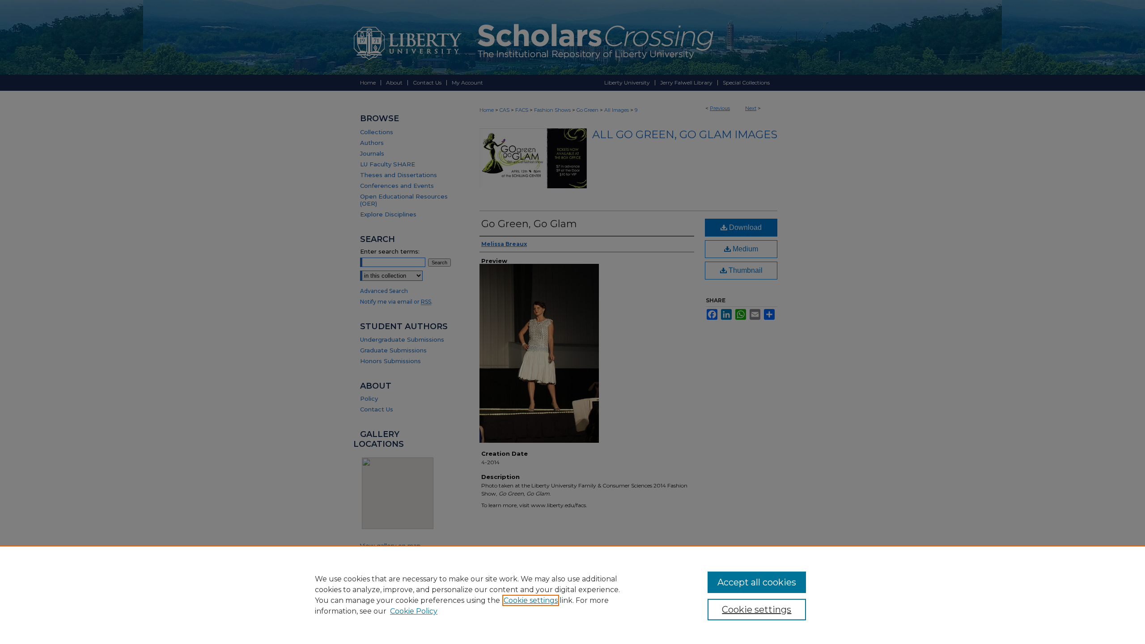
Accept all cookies (756, 582)
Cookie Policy (413, 611)
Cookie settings (531, 600)
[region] (572, 595)
